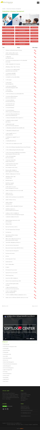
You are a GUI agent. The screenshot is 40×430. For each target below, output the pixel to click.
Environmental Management (8, 38)
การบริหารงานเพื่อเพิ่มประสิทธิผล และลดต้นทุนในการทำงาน (16, 294)
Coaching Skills (35, 27)
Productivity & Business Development (14, 8)
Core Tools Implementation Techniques (13, 229)
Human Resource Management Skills (23, 27)
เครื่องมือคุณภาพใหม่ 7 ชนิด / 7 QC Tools (13, 66)
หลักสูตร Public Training (25, 396)
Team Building (35, 41)
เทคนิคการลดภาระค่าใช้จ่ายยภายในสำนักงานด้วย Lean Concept (17, 297)
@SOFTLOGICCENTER (9, 406)
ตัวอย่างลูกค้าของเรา (24, 398)
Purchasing (35, 38)
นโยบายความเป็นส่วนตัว (11, 424)
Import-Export (22, 44)
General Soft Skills (6, 350)
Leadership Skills (8, 27)
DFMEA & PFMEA (9, 224)
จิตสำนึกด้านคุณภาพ (9, 180)
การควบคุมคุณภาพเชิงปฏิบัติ (10, 73)
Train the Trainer (23, 41)
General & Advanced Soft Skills (8, 30)
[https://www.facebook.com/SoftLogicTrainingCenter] (3, 408)
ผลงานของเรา (23, 400)
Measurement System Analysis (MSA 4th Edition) (14, 247)
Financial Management (8, 41)
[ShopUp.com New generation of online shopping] (21, 428)
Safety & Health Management (8, 35)
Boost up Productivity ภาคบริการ (12, 226)
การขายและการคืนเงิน (28, 424)
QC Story (7, 256)
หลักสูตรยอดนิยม (24, 393)
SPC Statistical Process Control (11, 270)
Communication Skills (35, 30)
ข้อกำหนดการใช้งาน (19, 424)
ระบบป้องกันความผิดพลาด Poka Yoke (12, 216)
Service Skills (5, 356)
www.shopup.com (11, 423)
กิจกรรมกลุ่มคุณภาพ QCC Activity (11, 167)
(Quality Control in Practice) (11, 74)
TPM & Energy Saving (9, 275)
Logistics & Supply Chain (23, 38)
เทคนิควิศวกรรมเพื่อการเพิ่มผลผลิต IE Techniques (14, 206)
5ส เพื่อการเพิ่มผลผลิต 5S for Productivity (13, 64)
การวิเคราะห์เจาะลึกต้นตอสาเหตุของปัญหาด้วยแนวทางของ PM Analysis (18, 147)
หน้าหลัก (3, 8)
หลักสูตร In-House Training (25, 394)
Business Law (5, 360)
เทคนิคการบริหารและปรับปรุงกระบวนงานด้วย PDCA (15, 197)
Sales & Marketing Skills (7, 358)
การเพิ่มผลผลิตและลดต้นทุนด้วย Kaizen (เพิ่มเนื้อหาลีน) (15, 127)
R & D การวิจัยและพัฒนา (10, 264)
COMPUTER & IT (8, 44)
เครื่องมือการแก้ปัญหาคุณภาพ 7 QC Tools (13, 173)
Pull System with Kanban (10, 253)
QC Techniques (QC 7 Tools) (11, 258)
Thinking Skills (22, 30)
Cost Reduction (8, 232)
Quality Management (35, 35)
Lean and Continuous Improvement (12, 245)
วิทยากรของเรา (23, 397)
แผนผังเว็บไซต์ (35, 424)
